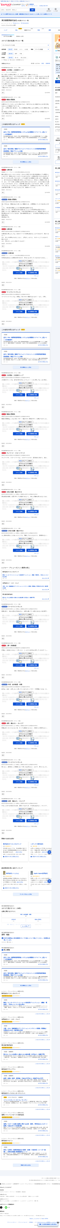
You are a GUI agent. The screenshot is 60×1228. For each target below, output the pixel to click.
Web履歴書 (18, 1191)
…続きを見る (18, 852)
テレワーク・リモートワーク (16, 453)
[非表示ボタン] (58, 1222)
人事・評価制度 (11, 645)
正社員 (15, 49)
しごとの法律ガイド (15, 1200)
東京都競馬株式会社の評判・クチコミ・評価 (11, 67)
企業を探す (48, 11)
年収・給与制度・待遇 (15, 684)
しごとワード (30, 1200)
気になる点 (23, 57)
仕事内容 (9, 170)
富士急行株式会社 (7, 1045)
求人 (18, 29)
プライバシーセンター (23, 1222)
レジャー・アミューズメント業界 (9, 25)
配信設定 (24, 1191)
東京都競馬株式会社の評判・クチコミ (42, 1183)
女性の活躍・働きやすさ (14, 492)
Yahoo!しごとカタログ (6, 1183)
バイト (20, 49)
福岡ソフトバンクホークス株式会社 (13, 1115)
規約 (31, 1222)
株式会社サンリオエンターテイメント (13, 1093)
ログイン (23, 5)
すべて (10, 49)
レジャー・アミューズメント (27, 1183)
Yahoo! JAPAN (44, 1218)
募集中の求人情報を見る (12, 856)
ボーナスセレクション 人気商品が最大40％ (38, 5)
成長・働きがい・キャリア (15, 723)
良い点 (16, 57)
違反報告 (48, 92)
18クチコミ (17, 23)
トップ (5, 30)
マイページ (12, 1191)
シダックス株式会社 (37, 844)
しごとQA (56, 11)
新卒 (16, 53)
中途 (21, 53)
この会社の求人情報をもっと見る (42, 1013)
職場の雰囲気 (11, 99)
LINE (9, 1207)
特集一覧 (36, 1200)
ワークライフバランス (14, 292)
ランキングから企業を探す (21, 1196)
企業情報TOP (16, 1183)
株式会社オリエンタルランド (12, 844)
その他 (26, 49)
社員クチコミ (28, 29)
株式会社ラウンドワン (9, 1069)
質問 (50, 30)
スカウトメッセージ (4, 1191)
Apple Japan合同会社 (41, 873)
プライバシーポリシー (12, 1222)
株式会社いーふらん (12, 873)
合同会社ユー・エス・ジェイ (11, 1019)
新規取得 (32, 4)
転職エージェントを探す (33, 1196)
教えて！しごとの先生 (4, 1200)
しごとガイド (23, 1200)
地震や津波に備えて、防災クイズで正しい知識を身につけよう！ (15, 1)
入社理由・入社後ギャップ (15, 70)
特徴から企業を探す (10, 1196)
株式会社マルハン (7, 1140)
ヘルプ (37, 275)
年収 (41, 29)
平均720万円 (25, 23)
